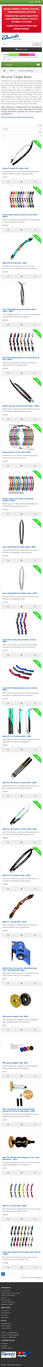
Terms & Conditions (8, 1302)
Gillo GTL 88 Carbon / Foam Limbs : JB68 (19, 782)
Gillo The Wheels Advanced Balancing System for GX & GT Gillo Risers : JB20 (18, 1110)
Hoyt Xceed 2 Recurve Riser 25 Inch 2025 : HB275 (20, 215)
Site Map (4, 1346)
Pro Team (22, 57)
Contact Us (5, 1343)
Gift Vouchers (6, 1326)
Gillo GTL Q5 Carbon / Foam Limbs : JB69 (19, 829)
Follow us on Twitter (9, 1337)
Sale (32, 55)
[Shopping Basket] (39, 2)
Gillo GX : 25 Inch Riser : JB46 (14, 1205)
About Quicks (5, 1291)
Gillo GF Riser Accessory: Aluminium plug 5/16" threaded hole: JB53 (19, 969)
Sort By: (39, 125)
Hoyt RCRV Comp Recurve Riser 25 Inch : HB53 (19, 640)
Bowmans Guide (32, 57)
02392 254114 (7, 1348)
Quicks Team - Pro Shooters (10, 1293)
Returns (4, 1298)
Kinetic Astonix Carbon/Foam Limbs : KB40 (20, 406)
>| (22, 1274)
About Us (6, 57)
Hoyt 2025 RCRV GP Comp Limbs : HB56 (19, 547)
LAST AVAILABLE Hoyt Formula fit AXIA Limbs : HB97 (18, 310)
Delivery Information (8, 1295)
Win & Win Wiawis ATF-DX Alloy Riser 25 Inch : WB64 (21, 1253)
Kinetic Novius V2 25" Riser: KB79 (16, 452)
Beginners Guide (7, 1304)
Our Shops (14, 57)
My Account (5, 1311)
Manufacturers (6, 1323)
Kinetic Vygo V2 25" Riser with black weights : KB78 (17, 499)
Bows (12, 71)
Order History (6, 1313)
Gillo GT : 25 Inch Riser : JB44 (14, 922)
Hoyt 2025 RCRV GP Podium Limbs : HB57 (19, 593)
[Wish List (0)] (36, 2)
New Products (13, 55)
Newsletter (5, 1317)
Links (9, 59)
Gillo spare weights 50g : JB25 (15, 1063)
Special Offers (24, 55)
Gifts (4, 59)
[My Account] (32, 2)
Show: (40, 132)
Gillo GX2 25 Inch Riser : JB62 (14, 263)
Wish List (4, 1315)
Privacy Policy (6, 1300)
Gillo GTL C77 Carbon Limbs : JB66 (16, 736)
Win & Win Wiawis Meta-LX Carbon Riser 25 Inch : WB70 (20, 358)
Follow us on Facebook (9, 1333)
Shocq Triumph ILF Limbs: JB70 (15, 168)
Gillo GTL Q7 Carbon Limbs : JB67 (16, 875)
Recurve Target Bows (26, 71)
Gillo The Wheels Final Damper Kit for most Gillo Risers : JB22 (20, 1158)
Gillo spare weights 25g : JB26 (15, 1016)
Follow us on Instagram (10, 1335)
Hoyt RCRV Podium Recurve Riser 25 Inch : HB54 (20, 689)
